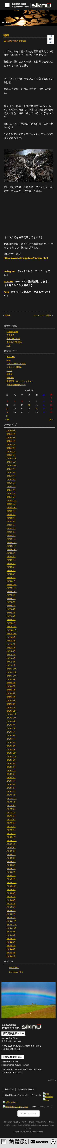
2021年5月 (11, 651)
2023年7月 (11, 560)
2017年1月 (11, 834)
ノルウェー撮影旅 (14, 367)
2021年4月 (11, 655)
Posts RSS (14, 968)
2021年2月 (11, 662)
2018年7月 (11, 771)
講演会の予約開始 (14, 342)
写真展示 (10, 335)
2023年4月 (11, 571)
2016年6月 (11, 858)
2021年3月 (11, 658)
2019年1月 (11, 749)
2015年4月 (11, 907)
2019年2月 (11, 746)
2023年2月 (11, 578)
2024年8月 (11, 515)
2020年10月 (12, 676)
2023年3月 (11, 574)
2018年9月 (11, 763)
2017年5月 (11, 820)
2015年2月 (11, 914)
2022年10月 (12, 592)
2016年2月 (11, 872)
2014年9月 (11, 932)
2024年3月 (11, 532)
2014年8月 (11, 935)
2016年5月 (11, 862)
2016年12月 (12, 837)
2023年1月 (11, 581)
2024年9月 (11, 511)
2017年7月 (11, 813)
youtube (8, 281)
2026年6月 (11, 437)
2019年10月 (12, 718)
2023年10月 (12, 550)
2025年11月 (12, 462)
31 (7, 416)
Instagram (9, 271)
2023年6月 (11, 564)
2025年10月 (12, 465)
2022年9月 (11, 595)
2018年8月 (11, 767)
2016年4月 (11, 865)
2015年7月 (11, 897)
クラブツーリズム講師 (16, 364)
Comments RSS (16, 972)
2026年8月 (11, 430)
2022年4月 (11, 613)
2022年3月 (11, 616)
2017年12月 (12, 795)
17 (7, 409)
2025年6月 (11, 480)
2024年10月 (12, 508)
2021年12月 (12, 627)
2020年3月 (11, 700)
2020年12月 (12, 669)
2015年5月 (11, 904)
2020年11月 (12, 672)
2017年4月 (11, 823)
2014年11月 (12, 925)
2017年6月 (11, 816)
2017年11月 (12, 799)
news (9, 360)
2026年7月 (11, 434)
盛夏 (8, 346)
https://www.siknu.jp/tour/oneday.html (26, 258)
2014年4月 (11, 949)
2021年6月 (11, 648)
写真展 (9, 374)
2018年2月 (11, 788)
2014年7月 (11, 939)
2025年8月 (11, 472)
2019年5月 (11, 735)
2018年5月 (11, 778)
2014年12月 (12, 921)
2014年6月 (11, 942)
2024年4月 (11, 529)
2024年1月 (11, 539)
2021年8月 (11, 641)
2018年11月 (12, 756)
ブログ (15, 41)
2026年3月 (11, 448)
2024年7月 (11, 518)
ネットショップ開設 (42, 315)
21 (37, 409)
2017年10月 (12, 802)
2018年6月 (11, 774)
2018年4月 (11, 781)
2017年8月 (11, 809)
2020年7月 (11, 686)
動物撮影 (22, 41)
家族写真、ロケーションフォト (20, 381)
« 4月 (7, 420)
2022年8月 (11, 599)
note (6, 292)
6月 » (51, 420)
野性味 (7, 315)
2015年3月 (11, 911)
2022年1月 (11, 623)
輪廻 (6, 35)
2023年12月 (12, 543)
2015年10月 (12, 886)
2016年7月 (11, 855)
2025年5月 (11, 483)
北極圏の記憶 (12, 332)
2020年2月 (11, 704)
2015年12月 (12, 879)
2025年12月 (12, 458)
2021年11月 (12, 630)
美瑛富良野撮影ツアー (16, 385)
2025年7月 (11, 476)
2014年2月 (11, 956)
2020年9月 (11, 679)
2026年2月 (11, 452)
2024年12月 (12, 501)
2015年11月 (12, 883)
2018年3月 (11, 784)
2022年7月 (11, 602)
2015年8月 (11, 893)
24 (7, 412)
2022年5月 (11, 609)
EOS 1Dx (8, 41)
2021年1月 (11, 665)
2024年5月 (11, 525)
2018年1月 (11, 792)
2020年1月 (11, 707)
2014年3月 (11, 953)
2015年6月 (11, 900)
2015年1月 (11, 918)
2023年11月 (12, 546)
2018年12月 (12, 753)
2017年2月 (11, 830)
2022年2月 (11, 620)
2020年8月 (11, 683)
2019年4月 (11, 739)
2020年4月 (11, 697)
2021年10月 (12, 634)
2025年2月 (11, 493)
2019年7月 (11, 728)
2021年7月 (11, 644)
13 (29, 405)
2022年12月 (12, 585)
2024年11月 (12, 504)
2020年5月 (11, 693)
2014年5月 (11, 946)
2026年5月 (11, 441)
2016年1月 (11, 876)
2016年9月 (11, 848)
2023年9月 (11, 553)
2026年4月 (11, 444)
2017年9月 (11, 806)
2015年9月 (11, 890)
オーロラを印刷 (13, 339)
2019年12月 (12, 711)
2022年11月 (12, 588)
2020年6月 (11, 690)
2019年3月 (11, 743)
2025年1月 (11, 497)
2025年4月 (11, 487)
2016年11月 (12, 841)
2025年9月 (11, 469)
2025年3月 (11, 490)
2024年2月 (11, 536)
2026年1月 (11, 455)
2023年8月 (11, 557)
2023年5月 (11, 567)
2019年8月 (11, 725)
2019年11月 (12, 714)
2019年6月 (11, 732)
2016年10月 (12, 844)
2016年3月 (11, 869)
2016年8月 (11, 851)
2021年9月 (11, 637)
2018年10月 (12, 760)
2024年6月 (11, 522)
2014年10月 (12, 928)
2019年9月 (11, 721)
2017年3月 (11, 827)
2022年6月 (11, 606)
